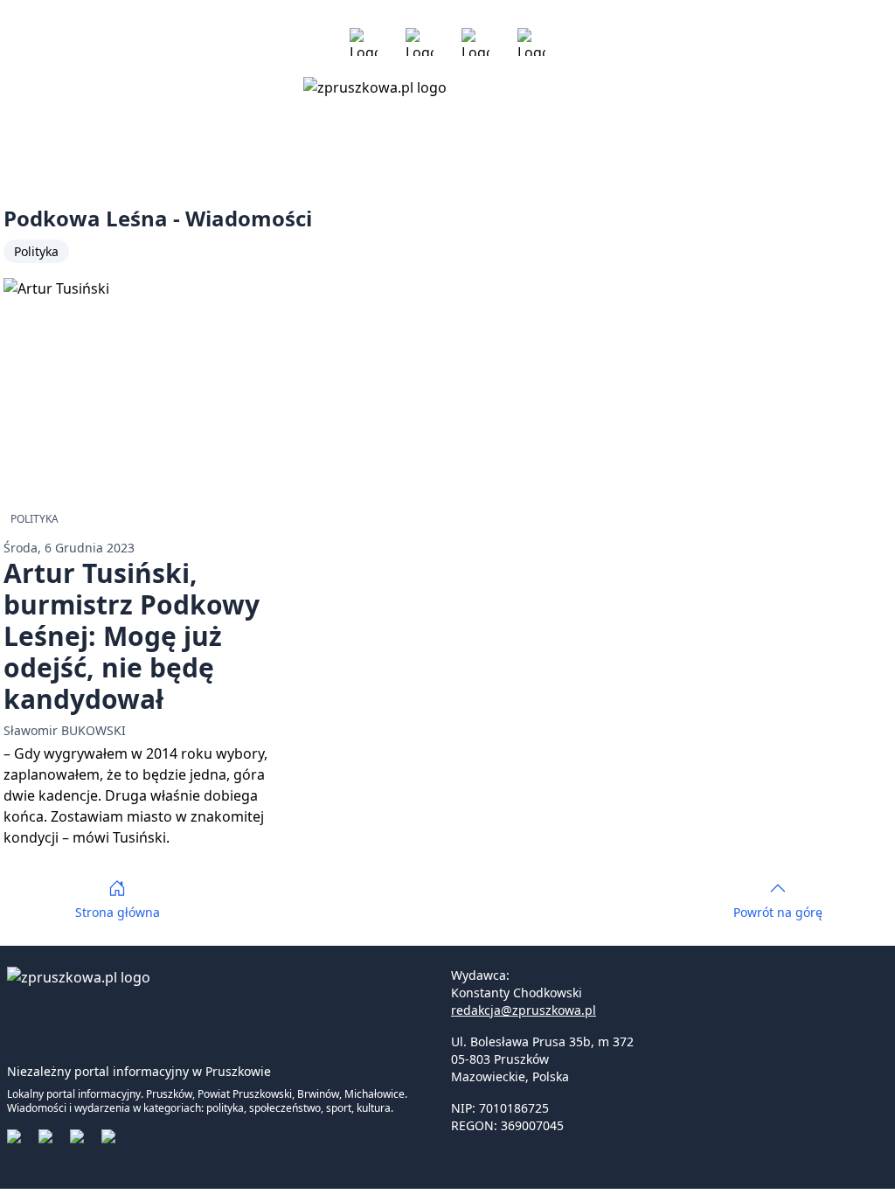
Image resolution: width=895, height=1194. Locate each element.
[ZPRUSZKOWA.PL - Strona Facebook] (364, 42)
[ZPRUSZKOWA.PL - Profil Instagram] (420, 42)
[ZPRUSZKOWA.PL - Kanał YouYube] (475, 42)
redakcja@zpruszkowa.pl (523, 1010)
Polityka (36, 251)
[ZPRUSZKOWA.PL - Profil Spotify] (531, 42)
